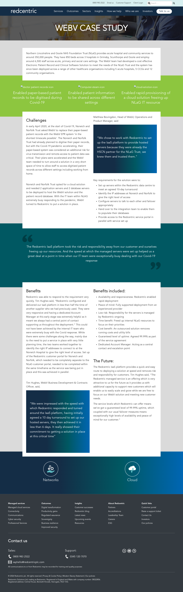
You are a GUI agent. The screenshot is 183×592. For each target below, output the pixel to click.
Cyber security (14, 519)
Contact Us (146, 515)
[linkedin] (124, 552)
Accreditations (114, 511)
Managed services (16, 504)
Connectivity (13, 511)
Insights (99, 11)
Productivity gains (49, 511)
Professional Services (17, 523)
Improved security (49, 527)
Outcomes (72, 11)
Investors (147, 11)
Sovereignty (46, 519)
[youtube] (129, 552)
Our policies (147, 523)
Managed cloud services (19, 508)
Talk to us (164, 11)
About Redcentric (116, 504)
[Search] (174, 3)
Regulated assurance (50, 515)
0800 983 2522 (99, 3)
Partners (111, 508)
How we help (114, 11)
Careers (111, 519)
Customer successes (84, 508)
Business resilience (49, 523)
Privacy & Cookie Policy (52, 576)
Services (58, 11)
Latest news (80, 515)
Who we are (132, 11)
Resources (79, 523)
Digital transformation (51, 508)
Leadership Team (115, 515)
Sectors (86, 11)
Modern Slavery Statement (73, 576)
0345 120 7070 (78, 556)
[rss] (134, 552)
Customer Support (123, 3)
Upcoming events (83, 519)
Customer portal (149, 508)
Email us (110, 3)
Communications (15, 515)
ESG (110, 523)
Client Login (138, 3)
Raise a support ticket (151, 511)
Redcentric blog (82, 511)
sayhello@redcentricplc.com (28, 562)
